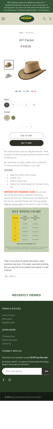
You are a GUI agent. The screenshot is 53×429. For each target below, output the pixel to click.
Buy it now (26, 143)
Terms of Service (8, 315)
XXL (34, 105)
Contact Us (6, 343)
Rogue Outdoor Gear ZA (18, 397)
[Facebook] (3, 379)
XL (26, 105)
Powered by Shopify (34, 397)
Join (46, 371)
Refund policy (7, 319)
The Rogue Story (8, 336)
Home (21, 33)
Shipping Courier (8, 322)
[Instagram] (9, 379)
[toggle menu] (3, 19)
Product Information (9, 340)
